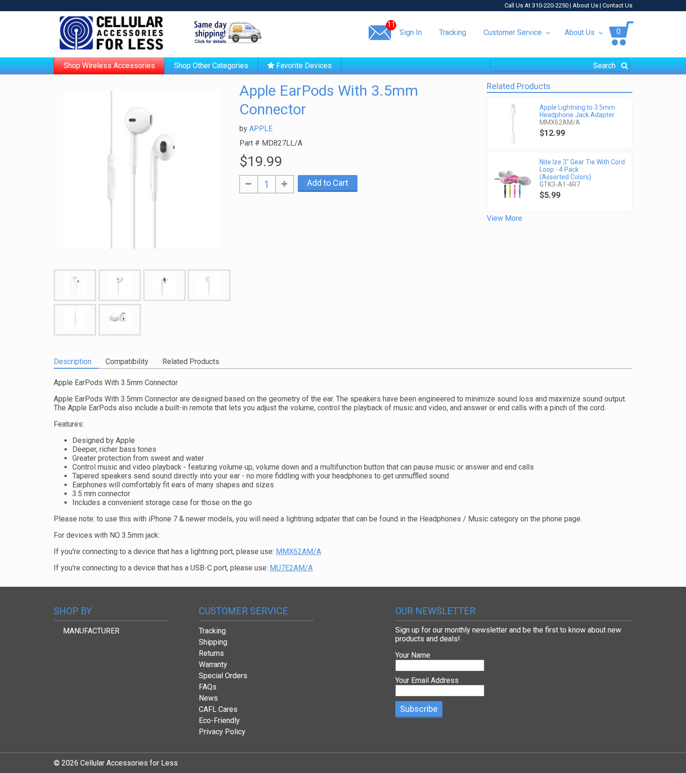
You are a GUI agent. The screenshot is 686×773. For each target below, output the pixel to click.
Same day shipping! (228, 32)
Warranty (213, 664)
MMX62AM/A (298, 551)
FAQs (208, 686)
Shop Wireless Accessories (109, 65)
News (208, 698)
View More (504, 218)
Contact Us (617, 5)
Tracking (452, 32)
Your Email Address (427, 680)
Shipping (213, 642)
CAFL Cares (218, 709)
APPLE (261, 128)
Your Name (412, 655)
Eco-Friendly (219, 720)
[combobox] (560, 65)
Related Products (190, 361)
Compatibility (126, 361)
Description (72, 361)
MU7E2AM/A (291, 567)
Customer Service (512, 32)
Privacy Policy (222, 731)
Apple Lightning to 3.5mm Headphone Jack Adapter (577, 111)
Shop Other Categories (211, 65)
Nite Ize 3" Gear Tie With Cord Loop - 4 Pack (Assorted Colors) (582, 169)
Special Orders (223, 675)
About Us (585, 5)
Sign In (410, 32)
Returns (211, 653)
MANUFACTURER (91, 630)
